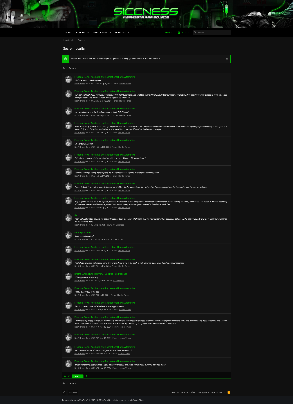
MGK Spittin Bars (82, 232)
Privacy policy (203, 392)
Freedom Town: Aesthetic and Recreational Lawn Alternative (104, 77)
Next (77, 376)
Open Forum (118, 239)
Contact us (174, 392)
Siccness (73, 392)
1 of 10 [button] (67, 376)
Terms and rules (188, 392)
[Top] (225, 392)
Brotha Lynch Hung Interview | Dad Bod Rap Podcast (100, 273)
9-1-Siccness (118, 225)
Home (219, 392)
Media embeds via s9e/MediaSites (128, 400)
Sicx (76, 215)
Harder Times (125, 84)
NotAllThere (79, 84)
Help (213, 392)
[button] (88, 32)
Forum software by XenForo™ (87, 400)
